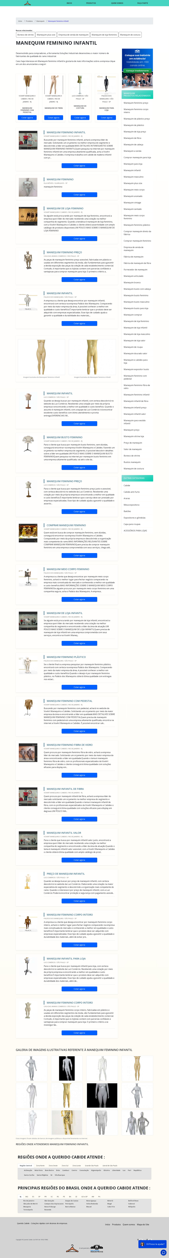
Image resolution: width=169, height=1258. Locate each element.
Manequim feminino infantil (136, 394)
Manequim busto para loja (136, 308)
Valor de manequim (133, 449)
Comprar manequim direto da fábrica (137, 233)
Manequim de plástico (134, 125)
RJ (20, 1196)
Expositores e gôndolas (134, 517)
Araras (127, 498)
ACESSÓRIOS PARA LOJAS (135, 530)
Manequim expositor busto (136, 369)
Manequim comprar (133, 314)
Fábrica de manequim (133, 256)
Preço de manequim (133, 442)
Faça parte (142, 3)
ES (33, 1196)
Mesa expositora (131, 504)
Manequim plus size (46, 34)
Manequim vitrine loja (134, 436)
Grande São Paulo (91, 1165)
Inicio (69, 3)
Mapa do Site (143, 1224)
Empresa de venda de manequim (73, 34)
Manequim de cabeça (133, 144)
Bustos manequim (132, 462)
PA (99, 1196)
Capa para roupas (132, 524)
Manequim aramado (133, 196)
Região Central (26, 1165)
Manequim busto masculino (136, 301)
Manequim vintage (132, 202)
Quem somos (117, 3)
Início (107, 1224)
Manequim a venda (132, 151)
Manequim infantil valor (135, 414)
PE (64, 1196)
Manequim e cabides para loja (135, 361)
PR (46, 1196)
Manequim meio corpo (134, 189)
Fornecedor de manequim (135, 269)
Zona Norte (40, 1165)
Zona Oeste (53, 1165)
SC (52, 1196)
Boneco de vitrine (25, 34)
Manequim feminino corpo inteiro (136, 111)
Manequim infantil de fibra (136, 401)
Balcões (127, 511)
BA (70, 1196)
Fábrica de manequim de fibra (137, 263)
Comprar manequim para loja (137, 157)
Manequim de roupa (133, 347)
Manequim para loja (133, 164)
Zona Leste (76, 1165)
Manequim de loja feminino (104, 34)
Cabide (127, 485)
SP (39, 1196)
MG (26, 1196)
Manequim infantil (132, 170)
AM (93, 1196)
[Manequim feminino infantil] (27, 85)
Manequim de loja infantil (135, 327)
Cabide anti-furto (132, 492)
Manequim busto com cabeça (137, 289)
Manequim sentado (133, 209)
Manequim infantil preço (135, 407)
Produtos (91, 3)
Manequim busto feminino (136, 295)
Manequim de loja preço (135, 131)
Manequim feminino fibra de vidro (137, 387)
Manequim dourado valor (135, 353)
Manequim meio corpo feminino (134, 217)
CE (76, 1196)
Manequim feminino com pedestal (135, 377)
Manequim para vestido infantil (135, 422)
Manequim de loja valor (134, 340)
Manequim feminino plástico (137, 225)
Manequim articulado (133, 276)
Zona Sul (65, 1165)
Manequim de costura (130, 34)
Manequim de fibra (132, 138)
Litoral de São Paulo (110, 1165)
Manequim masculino (134, 176)
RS (58, 1196)
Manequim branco (132, 282)
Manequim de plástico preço (137, 118)
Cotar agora (27, 117)
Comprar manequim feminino (137, 240)
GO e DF (84, 1196)
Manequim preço (131, 430)
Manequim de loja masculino (137, 334)
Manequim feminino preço (136, 102)
